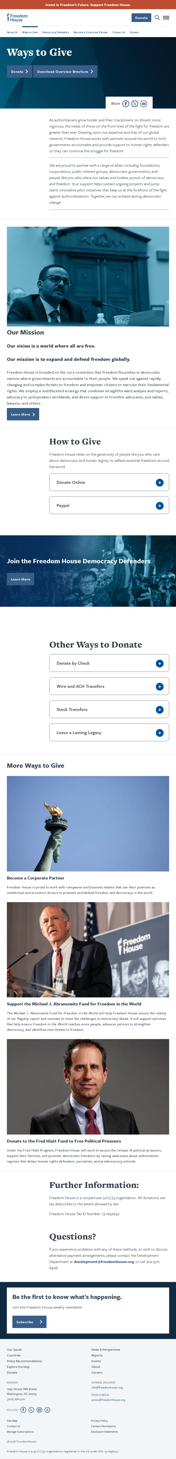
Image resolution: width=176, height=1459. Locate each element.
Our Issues (14, 1349)
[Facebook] (23, 1410)
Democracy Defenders (55, 32)
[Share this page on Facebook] (125, 103)
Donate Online (71, 482)
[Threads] (47, 1410)
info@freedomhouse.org (107, 1387)
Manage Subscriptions (20, 1431)
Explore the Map (18, 1366)
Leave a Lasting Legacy (79, 732)
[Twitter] (31, 1410)
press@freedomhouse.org (108, 1399)
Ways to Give (30, 32)
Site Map (12, 1420)
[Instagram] (39, 1410)
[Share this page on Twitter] (134, 103)
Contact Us (119, 32)
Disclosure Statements (104, 1431)
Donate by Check (73, 663)
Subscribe (24, 1321)
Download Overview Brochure (62, 71)
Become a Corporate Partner (91, 32)
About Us (12, 32)
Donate (141, 17)
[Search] (157, 17)
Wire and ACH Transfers (80, 686)
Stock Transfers (72, 709)
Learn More (20, 414)
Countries (14, 1355)
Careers (96, 1372)
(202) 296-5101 (16, 1399)
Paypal (63, 505)
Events (96, 1360)
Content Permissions (103, 1426)
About (95, 1366)
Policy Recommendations (24, 1360)
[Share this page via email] (143, 103)
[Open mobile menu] (166, 17)
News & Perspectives (105, 1349)
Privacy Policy (99, 1420)
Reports (96, 1355)
